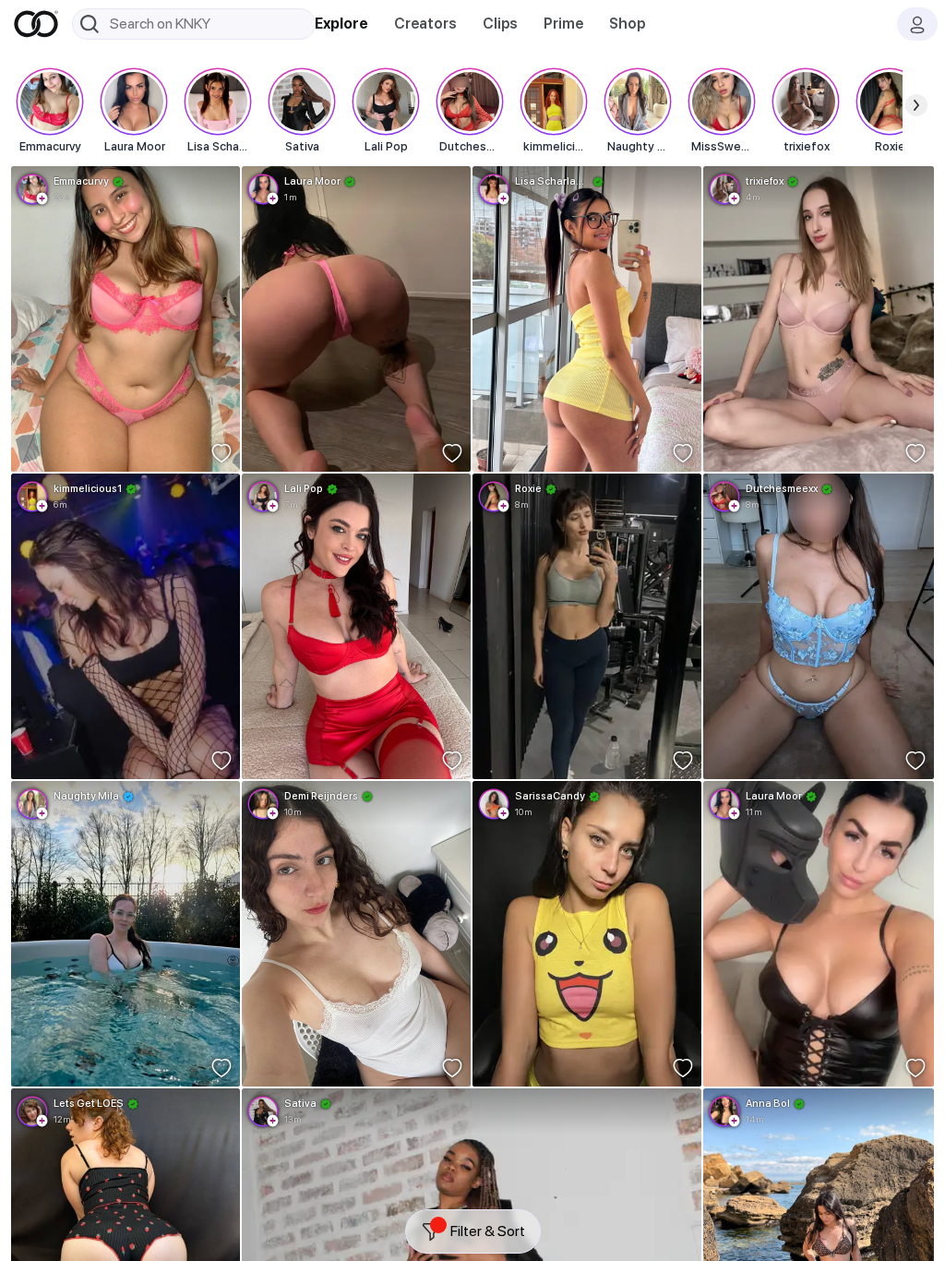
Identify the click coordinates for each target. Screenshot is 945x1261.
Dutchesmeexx (782, 488)
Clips (500, 23)
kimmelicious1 (88, 488)
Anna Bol (768, 1103)
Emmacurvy (81, 180)
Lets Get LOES (89, 1103)
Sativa (300, 1103)
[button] (42, 198)
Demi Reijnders (321, 795)
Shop (627, 23)
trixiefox (765, 180)
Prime (563, 23)
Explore (341, 23)
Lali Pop (303, 488)
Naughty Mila (86, 795)
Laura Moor (312, 180)
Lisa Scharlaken (552, 180)
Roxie (528, 488)
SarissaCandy (550, 795)
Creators (425, 23)
